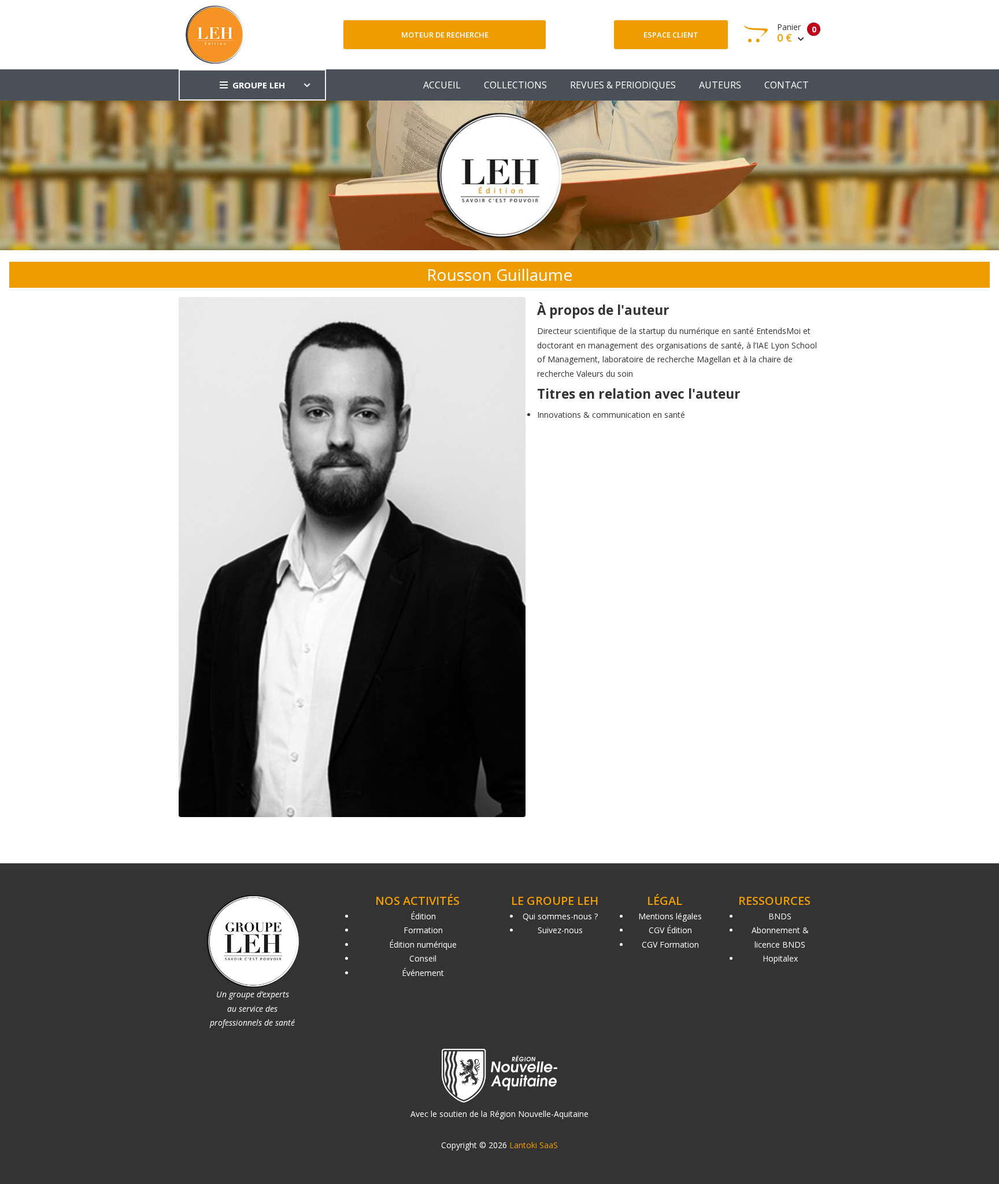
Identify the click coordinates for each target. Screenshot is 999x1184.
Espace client (670, 34)
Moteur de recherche (445, 34)
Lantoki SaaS (533, 1145)
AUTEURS (720, 85)
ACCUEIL (442, 85)
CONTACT (786, 85)
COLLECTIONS (515, 85)
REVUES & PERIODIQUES (623, 85)
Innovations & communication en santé (611, 414)
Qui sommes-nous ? (560, 916)
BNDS (779, 916)
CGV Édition (670, 930)
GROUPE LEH (258, 85)
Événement (423, 972)
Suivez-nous (560, 930)
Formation (423, 930)
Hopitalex (780, 958)
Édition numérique (423, 944)
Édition (423, 916)
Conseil (422, 958)
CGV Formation (670, 944)
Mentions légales (670, 916)
